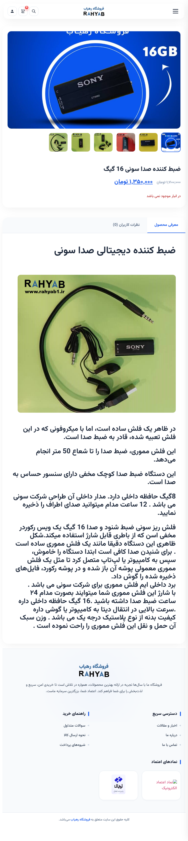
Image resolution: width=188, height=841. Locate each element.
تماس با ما (169, 745)
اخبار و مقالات (167, 726)
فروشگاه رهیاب (80, 819)
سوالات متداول (74, 726)
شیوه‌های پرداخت (72, 745)
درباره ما (171, 735)
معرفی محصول (166, 225)
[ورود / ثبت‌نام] (12, 11)
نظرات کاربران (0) (126, 225)
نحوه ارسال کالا (74, 735)
